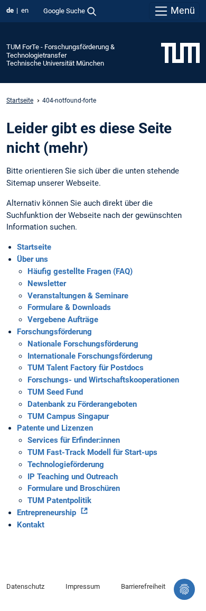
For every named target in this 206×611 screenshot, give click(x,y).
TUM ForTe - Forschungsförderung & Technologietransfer (60, 51)
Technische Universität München (55, 63)
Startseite (19, 100)
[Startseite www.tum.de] (180, 52)
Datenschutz (25, 586)
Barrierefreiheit (143, 586)
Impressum (82, 586)
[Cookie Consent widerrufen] (184, 589)
